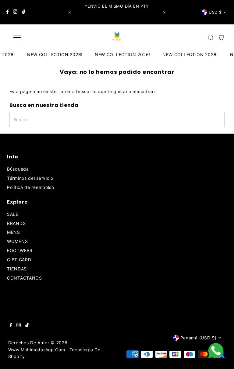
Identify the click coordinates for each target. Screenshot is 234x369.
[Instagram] (15, 12)
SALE (12, 214)
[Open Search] (211, 37)
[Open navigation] (35, 37)
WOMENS (17, 241)
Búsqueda (18, 169)
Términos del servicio (30, 178)
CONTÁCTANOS (24, 277)
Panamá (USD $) (198, 337)
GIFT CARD (19, 259)
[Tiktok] (23, 12)
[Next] (164, 12)
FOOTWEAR (20, 250)
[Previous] (70, 12)
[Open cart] (221, 37)
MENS (13, 232)
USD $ (215, 12)
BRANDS (16, 223)
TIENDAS (17, 268)
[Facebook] (7, 12)
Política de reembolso (30, 187)
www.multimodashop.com (36, 349)
